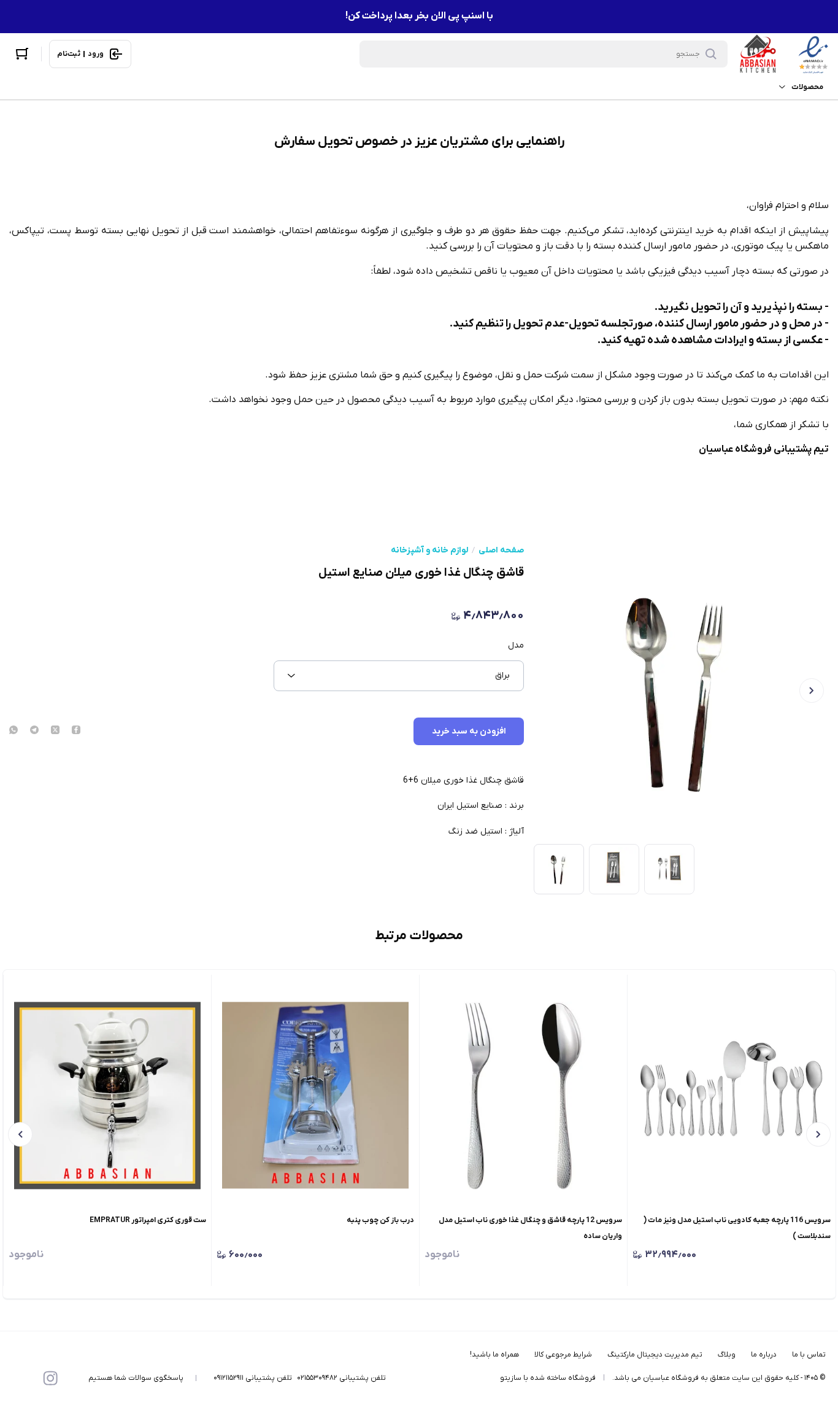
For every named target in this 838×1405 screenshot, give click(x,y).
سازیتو (510, 1378)
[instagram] (50, 1378)
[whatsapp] (13, 731)
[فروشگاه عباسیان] (784, 54)
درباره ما (764, 1355)
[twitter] (55, 731)
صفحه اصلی (501, 550)
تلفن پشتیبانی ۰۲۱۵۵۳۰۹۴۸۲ (341, 1378)
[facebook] (76, 731)
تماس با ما (809, 1355)
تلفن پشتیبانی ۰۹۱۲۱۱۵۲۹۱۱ (252, 1378)
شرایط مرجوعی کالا (563, 1355)
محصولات (807, 87)
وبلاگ (727, 1355)
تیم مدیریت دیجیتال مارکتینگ (654, 1355)
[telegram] (34, 731)
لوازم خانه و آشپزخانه (429, 550)
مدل (516, 645)
